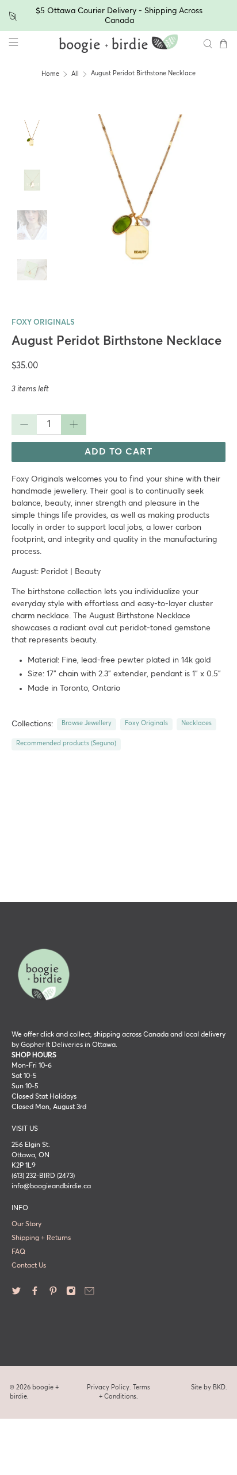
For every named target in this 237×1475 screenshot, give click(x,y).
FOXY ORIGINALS (43, 322)
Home (50, 74)
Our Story (26, 1224)
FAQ (18, 1252)
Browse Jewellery (87, 723)
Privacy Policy (108, 1387)
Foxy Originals (146, 723)
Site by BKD (208, 1387)
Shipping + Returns (41, 1238)
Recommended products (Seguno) (66, 743)
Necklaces (196, 723)
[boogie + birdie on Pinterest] (53, 1294)
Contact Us (29, 1265)
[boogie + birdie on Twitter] (16, 1294)
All (75, 74)
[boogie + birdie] (118, 43)
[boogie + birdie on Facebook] (35, 1294)
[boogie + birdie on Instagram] (71, 1294)
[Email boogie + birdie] (89, 1294)
